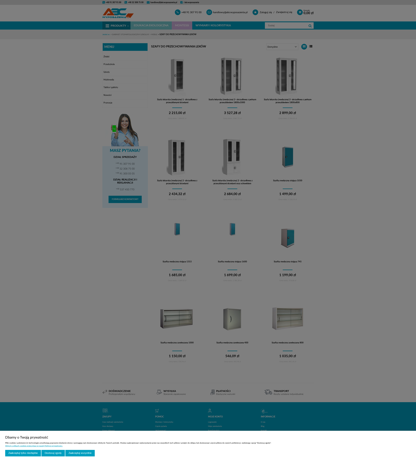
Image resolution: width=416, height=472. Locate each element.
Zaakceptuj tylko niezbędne (23, 453)
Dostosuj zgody (53, 453)
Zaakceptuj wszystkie (80, 453)
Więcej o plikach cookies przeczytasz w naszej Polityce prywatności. (34, 446)
